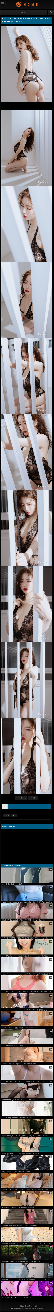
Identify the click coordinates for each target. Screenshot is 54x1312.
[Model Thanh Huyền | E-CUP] (27, 1036)
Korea (7, 815)
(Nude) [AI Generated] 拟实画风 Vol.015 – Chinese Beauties (23, 920)
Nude (14, 815)
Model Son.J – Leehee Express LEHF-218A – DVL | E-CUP (22, 1118)
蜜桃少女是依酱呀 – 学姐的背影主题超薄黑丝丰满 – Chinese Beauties (27, 938)
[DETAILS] (5, 806)
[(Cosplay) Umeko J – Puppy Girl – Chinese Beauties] (27, 1144)
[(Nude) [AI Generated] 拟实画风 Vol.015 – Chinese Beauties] (27, 911)
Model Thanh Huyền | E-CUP (12, 1046)
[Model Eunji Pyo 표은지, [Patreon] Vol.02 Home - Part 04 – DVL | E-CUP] (27, 1180)
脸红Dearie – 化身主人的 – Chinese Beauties (18, 1208)
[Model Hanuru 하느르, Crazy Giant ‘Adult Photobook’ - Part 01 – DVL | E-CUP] (27, 1234)
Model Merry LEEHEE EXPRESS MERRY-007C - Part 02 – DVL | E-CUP (27, 1082)
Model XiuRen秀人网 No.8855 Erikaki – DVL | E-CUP (21, 1261)
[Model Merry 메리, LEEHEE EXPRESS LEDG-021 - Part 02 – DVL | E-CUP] (27, 982)
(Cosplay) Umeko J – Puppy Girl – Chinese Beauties (20, 1154)
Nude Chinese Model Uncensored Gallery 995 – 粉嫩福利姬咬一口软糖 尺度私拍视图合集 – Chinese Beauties (27, 1010)
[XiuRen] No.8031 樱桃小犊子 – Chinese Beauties (20, 1028)
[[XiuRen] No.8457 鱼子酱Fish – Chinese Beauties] (27, 1216)
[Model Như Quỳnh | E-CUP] (27, 875)
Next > (35, 798)
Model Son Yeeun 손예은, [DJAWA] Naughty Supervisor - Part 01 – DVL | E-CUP (27, 1279)
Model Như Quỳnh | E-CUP (12, 884)
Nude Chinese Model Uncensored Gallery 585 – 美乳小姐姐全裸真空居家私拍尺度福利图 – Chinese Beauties (27, 974)
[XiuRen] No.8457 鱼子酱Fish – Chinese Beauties (19, 1226)
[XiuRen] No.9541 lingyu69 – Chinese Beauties (19, 1064)
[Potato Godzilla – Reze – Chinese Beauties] (27, 1288)
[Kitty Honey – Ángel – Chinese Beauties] (27, 1162)
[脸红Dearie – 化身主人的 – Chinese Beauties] (27, 1198)
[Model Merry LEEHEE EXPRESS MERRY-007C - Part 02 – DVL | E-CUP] (27, 1072)
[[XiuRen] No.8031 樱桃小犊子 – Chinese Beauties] (27, 1018)
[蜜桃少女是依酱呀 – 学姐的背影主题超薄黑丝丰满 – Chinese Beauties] (27, 929)
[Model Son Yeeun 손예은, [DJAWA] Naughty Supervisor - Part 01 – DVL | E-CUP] (27, 1270)
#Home (23, 12)
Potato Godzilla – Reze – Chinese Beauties (17, 1297)
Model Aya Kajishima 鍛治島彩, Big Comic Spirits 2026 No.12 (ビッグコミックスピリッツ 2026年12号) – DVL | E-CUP (27, 956)
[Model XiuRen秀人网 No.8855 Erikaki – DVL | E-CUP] (27, 1252)
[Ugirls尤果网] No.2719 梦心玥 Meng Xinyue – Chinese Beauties (25, 1136)
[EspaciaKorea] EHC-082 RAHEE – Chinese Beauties (20, 1100)
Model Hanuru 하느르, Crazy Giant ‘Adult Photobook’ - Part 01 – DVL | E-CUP (27, 1243)
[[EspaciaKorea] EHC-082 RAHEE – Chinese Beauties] (27, 1090)
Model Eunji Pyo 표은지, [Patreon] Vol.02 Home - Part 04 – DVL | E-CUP (27, 1190)
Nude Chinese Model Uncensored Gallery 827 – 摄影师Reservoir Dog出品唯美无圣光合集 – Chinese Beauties (27, 902)
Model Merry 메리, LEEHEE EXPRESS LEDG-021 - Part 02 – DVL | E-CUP (27, 992)
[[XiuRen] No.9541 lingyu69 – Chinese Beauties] (27, 1054)
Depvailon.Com (27, 4)
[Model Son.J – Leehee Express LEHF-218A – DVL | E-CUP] (27, 1108)
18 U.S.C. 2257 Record (28, 1306)
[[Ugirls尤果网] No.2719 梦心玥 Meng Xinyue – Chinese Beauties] (27, 1126)
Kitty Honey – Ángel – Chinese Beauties (16, 1172)
